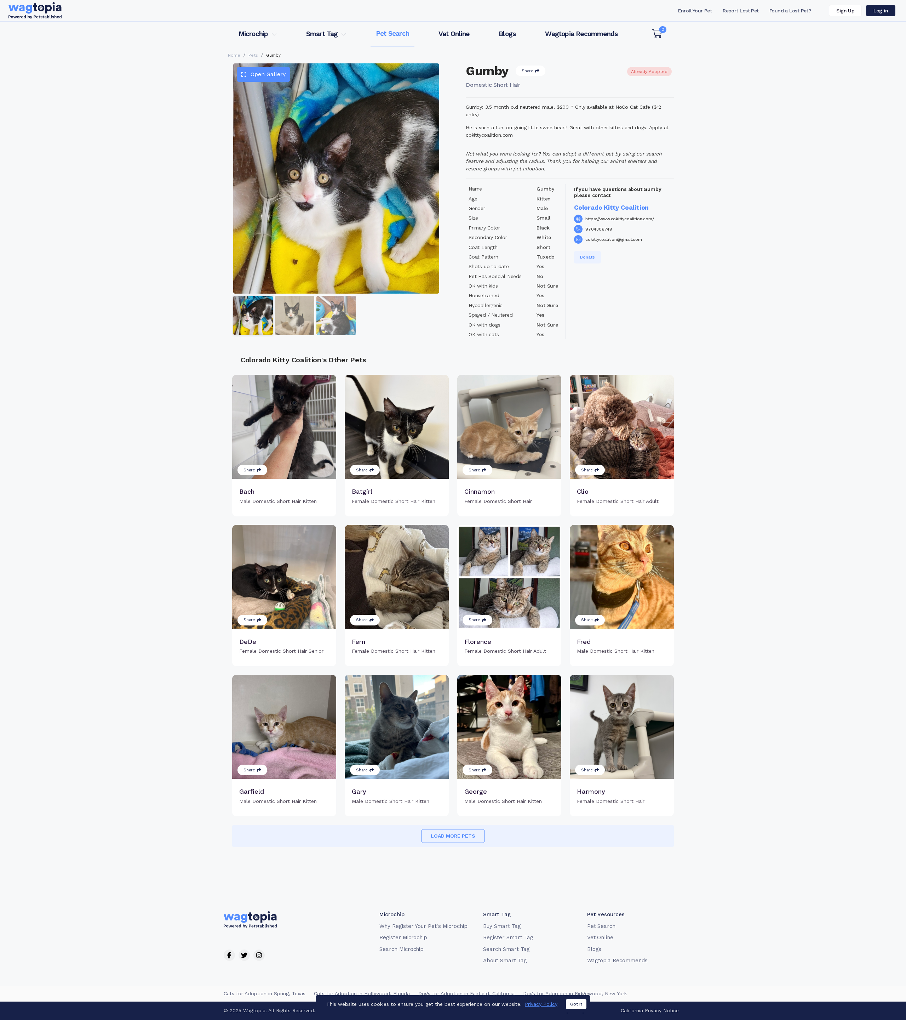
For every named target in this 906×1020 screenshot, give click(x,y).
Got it (576, 1004)
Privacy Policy (541, 1004)
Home (234, 55)
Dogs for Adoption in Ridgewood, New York (575, 993)
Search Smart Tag (506, 949)
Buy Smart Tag (502, 926)
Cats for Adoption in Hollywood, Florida (362, 993)
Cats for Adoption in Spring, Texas (264, 993)
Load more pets (453, 836)
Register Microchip (403, 937)
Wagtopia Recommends (581, 34)
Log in (880, 10)
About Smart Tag (505, 960)
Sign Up (845, 10)
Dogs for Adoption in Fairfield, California (466, 993)
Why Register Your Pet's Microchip (423, 926)
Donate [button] (587, 257)
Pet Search (392, 33)
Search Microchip (401, 949)
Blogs (507, 34)
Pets (253, 55)
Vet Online (453, 34)
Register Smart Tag (508, 937)
